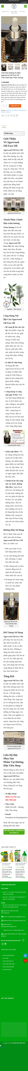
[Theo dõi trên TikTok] (2, 944)
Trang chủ (5, 11)
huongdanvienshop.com (19, 920)
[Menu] (2, 6)
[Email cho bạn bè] (11, 115)
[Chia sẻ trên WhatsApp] (2, 115)
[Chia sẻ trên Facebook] (5, 115)
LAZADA (23, 934)
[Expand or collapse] (23, 133)
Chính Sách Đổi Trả (8, 961)
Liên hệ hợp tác (7, 969)
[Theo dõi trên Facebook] (23, 940)
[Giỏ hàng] (25, 6)
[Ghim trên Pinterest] (14, 115)
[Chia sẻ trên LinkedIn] (17, 115)
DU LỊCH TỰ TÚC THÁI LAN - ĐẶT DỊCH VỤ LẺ (16, 110)
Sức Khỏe (14, 13)
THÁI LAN (22, 11)
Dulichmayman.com (18, 930)
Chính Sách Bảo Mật (8, 967)
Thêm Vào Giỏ (14, 106)
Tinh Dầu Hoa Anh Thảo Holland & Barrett (6, 864)
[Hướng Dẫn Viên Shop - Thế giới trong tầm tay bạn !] (14, 6)
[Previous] (3, 39)
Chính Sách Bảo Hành (9, 964)
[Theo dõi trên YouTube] (5, 944)
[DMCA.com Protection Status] (14, 1029)
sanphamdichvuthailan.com (9, 926)
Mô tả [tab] (4, 127)
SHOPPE (3, 936)
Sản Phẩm (14, 11)
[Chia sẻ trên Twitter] (8, 115)
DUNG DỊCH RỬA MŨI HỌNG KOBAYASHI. (21, 864)
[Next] (24, 39)
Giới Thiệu (5, 958)
